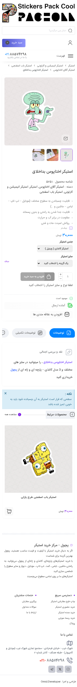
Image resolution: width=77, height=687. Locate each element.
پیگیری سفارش (29, 602)
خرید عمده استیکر (66, 613)
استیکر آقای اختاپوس (64, 70)
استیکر (71, 66)
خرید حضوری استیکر (65, 607)
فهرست (61, 56)
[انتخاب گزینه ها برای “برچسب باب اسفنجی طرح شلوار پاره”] (9, 511)
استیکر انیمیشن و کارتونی (50, 66)
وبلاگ (72, 624)
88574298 (52, 661)
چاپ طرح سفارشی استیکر (63, 602)
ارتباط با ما (31, 613)
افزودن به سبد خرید (34, 276)
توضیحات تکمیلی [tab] (26, 333)
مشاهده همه (10, 414)
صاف (6, 262)
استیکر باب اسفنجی (21, 66)
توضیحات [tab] (59, 333)
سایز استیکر (67, 256)
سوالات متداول (29, 607)
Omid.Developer (51, 682)
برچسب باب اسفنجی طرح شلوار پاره (38, 497)
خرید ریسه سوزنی (66, 618)
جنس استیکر (66, 242)
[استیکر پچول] (38, 13)
